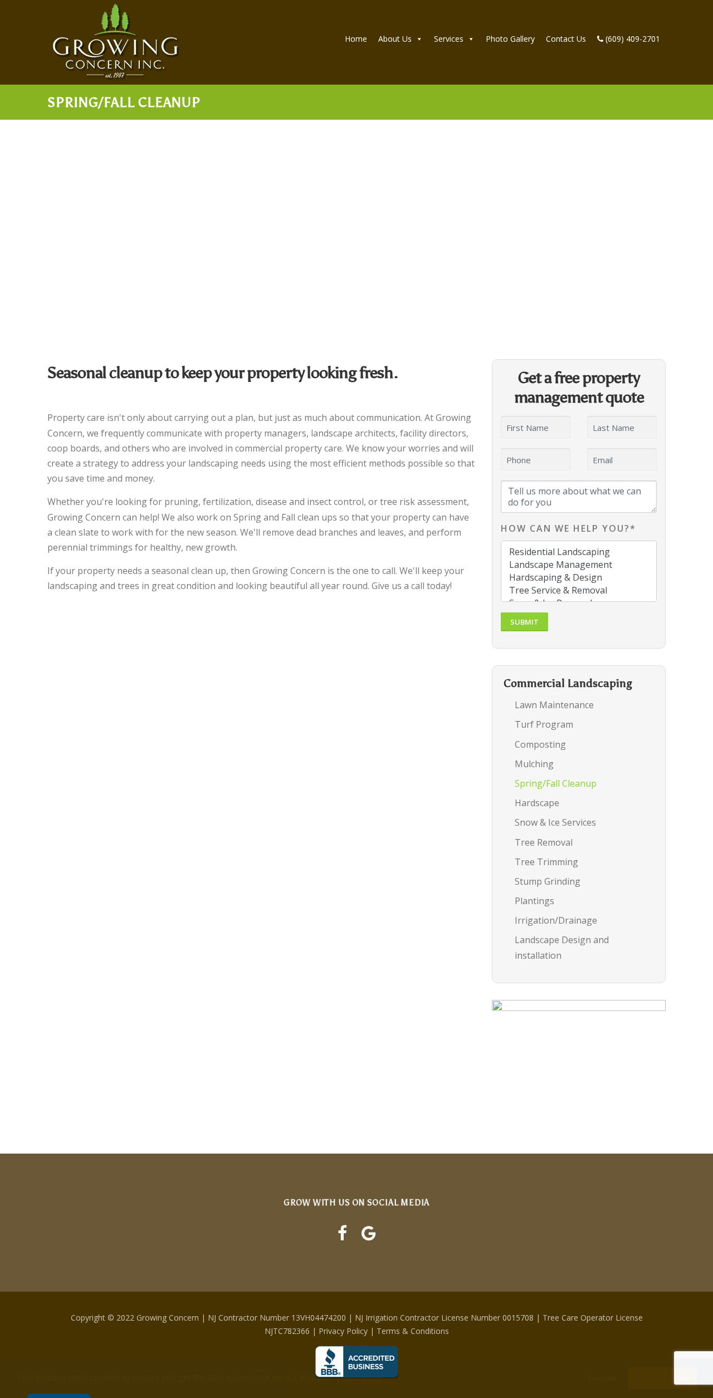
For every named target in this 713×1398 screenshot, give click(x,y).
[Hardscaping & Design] (578, 577)
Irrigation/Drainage (556, 920)
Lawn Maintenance (554, 705)
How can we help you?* (568, 528)
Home (356, 38)
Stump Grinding (547, 881)
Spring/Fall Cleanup (556, 783)
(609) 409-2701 (631, 38)
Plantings (534, 901)
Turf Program (544, 724)
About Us (395, 38)
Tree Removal (544, 842)
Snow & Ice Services (555, 822)
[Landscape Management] (578, 564)
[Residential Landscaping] (578, 552)
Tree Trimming (546, 862)
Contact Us (566, 38)
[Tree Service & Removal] (578, 590)
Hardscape (537, 803)
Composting (540, 744)
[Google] (369, 1233)
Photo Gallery (510, 38)
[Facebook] (342, 1233)
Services (448, 38)
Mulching (534, 764)
